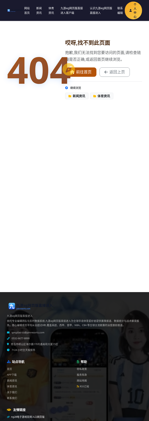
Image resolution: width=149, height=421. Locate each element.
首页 (9, 369)
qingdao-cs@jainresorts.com (27, 332)
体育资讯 (51, 10)
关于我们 (12, 392)
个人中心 (135, 10)
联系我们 (12, 398)
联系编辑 (120, 10)
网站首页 (27, 10)
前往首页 (84, 72)
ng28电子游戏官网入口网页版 (27, 416)
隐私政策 (82, 369)
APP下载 (12, 374)
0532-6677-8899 (20, 338)
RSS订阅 (84, 386)
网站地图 (82, 380)
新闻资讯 (39, 10)
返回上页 (117, 72)
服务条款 (82, 374)
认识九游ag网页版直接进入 (101, 10)
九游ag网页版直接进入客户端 (72, 10)
